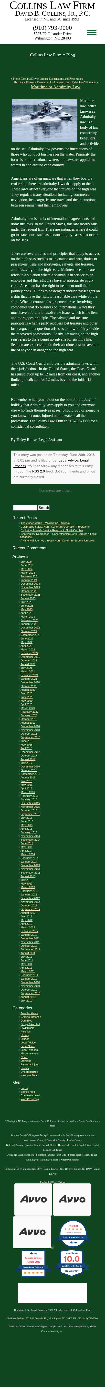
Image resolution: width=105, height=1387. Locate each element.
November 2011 (30, 942)
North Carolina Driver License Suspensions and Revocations (48, 78)
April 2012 (26, 923)
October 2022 (29, 631)
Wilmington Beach (49, 1159)
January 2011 (29, 978)
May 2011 (26, 964)
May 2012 (26, 920)
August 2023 (28, 598)
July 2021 (26, 667)
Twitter (61, 1182)
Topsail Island (90, 1154)
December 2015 (30, 803)
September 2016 (30, 773)
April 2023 (26, 612)
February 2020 (29, 711)
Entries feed (28, 1091)
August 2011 (28, 953)
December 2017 (30, 751)
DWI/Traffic (27, 1027)
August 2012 (28, 912)
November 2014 (30, 836)
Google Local (55, 1326)
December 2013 (30, 865)
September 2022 (30, 634)
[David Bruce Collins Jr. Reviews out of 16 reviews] (73, 1247)
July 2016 (26, 781)
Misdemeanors (29, 1053)
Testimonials (11, 1169)
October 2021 (29, 660)
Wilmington (32, 1159)
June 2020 (27, 697)
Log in (24, 1088)
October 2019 (29, 719)
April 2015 (26, 828)
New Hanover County (34, 1140)
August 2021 (28, 664)
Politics (25, 1068)
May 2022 (26, 642)
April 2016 (26, 788)
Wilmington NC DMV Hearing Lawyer (39, 1169)
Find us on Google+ (37, 1326)
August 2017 (28, 759)
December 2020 (30, 682)
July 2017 (26, 762)
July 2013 (26, 879)
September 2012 (30, 909)
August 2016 (28, 777)
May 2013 (26, 883)
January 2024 (29, 580)
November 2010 (30, 985)
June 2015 (27, 821)
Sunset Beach (74, 1154)
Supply (51, 1154)
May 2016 (26, 784)
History (25, 1035)
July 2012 (26, 916)
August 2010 (28, 996)
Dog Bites (26, 1020)
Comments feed (30, 1095)
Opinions (26, 1060)
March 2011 (28, 971)
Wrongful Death (30, 1075)
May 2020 (26, 700)
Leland (46, 1150)
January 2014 (29, 861)
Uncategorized (29, 1071)
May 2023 (26, 609)
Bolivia (9, 1145)
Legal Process (29, 1049)
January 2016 (29, 799)
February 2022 (29, 653)
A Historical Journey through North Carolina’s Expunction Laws (58, 540)
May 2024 (26, 569)
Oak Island (57, 1150)
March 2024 (28, 572)
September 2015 (30, 814)
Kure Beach (92, 1145)
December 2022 (30, 627)
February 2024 (29, 576)
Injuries (25, 1038)
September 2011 (30, 949)
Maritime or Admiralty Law (55, 86)
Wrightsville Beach (69, 1159)
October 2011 (29, 945)
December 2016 (30, 766)
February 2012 (29, 931)
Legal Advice (68, 460)
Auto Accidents (29, 1013)
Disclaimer (19, 1310)
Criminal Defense (31, 1016)
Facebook (44, 1182)
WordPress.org (30, 1099)
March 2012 (28, 927)
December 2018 (30, 726)
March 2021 (28, 671)
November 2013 (30, 868)
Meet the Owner (17, 1326)
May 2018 (26, 744)
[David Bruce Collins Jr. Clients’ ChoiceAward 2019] (33, 1277)
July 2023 (26, 601)
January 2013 (29, 894)
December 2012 (30, 898)
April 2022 (26, 645)
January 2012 (29, 934)
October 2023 (29, 591)
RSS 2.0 (38, 471)
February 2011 (29, 975)
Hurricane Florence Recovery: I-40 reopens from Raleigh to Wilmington (56, 82)
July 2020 (26, 693)
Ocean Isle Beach (15, 1154)
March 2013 (28, 887)
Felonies (26, 1031)
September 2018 (30, 737)
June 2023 (27, 605)
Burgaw (19, 1145)
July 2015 (26, 817)
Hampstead (63, 1145)
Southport (41, 1154)
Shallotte (29, 1154)
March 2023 (28, 616)
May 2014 (26, 847)
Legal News (28, 1046)
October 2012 (29, 905)
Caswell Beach (49, 1145)
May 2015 (26, 825)
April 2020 (26, 704)
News (24, 1057)
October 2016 (29, 770)
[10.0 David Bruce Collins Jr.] (72, 1277)
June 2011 (27, 960)
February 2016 (29, 795)
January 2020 (29, 715)
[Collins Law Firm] (52, 21)
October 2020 (29, 686)
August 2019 (28, 722)
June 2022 (27, 638)
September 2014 (30, 839)
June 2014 (27, 843)
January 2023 (29, 623)
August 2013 (28, 876)
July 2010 (26, 1000)
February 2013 (29, 890)
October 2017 (29, 755)
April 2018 (26, 748)
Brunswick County (56, 1140)
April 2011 (26, 967)
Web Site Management (75, 1326)
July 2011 (26, 956)
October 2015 (29, 810)
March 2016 (28, 792)
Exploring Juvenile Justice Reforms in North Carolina (52, 530)
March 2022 (28, 649)
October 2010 (29, 989)
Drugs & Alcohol (30, 1024)
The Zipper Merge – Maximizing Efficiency (45, 522)
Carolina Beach (32, 1145)
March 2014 (28, 854)
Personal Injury (30, 1064)
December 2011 (30, 938)
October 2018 (29, 733)
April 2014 (26, 850)
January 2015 (29, 832)
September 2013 (30, 872)
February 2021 (29, 675)
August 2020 (28, 689)
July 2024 (26, 561)
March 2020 (28, 708)
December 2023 (30, 583)
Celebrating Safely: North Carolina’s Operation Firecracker (55, 526)
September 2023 (30, 594)
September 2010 (30, 993)
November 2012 (30, 901)
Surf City (61, 1154)
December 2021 (30, 656)
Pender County (74, 1140)
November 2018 (30, 729)
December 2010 (30, 982)
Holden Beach (77, 1145)
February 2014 (29, 857)
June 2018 (27, 740)
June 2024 (27, 565)
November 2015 (30, 806)
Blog (53, 1182)
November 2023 (30, 587)
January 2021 (29, 678)
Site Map (31, 1310)
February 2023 (29, 620)
